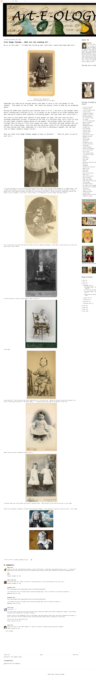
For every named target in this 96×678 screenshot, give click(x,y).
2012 (84, 282)
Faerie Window (86, 139)
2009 (84, 307)
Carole (8, 607)
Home (41, 654)
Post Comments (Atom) (16, 656)
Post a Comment (9, 631)
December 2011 (88, 285)
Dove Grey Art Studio (88, 134)
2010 (84, 305)
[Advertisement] (41, 643)
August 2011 (87, 297)
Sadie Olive (86, 174)
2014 (84, 280)
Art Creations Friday (88, 117)
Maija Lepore (86, 157)
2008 (84, 309)
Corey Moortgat (86, 128)
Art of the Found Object (89, 121)
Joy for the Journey (88, 150)
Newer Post (7, 654)
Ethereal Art (86, 137)
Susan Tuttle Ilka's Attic (89, 180)
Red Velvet (85, 171)
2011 (84, 283)
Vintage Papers (86, 193)
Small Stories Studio (88, 176)
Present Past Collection (89, 167)
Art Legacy (85, 119)
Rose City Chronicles (88, 173)
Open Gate (85, 163)
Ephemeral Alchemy (87, 136)
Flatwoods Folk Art (87, 142)
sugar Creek (10, 580)
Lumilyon (85, 156)
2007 (84, 311)
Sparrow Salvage (87, 177)
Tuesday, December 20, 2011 (14, 576)
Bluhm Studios (86, 124)
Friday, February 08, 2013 (13, 621)
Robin (8, 567)
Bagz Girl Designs (87, 122)
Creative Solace (87, 131)
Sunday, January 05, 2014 (13, 628)
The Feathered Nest (87, 183)
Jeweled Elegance (87, 147)
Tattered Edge (86, 182)
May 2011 (86, 301)
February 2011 (88, 303)
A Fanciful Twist (87, 108)
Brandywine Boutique (88, 125)
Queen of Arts (86, 168)
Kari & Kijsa (86, 151)
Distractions (86, 133)
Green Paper (86, 145)
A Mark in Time (86, 111)
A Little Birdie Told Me (89, 110)
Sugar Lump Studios (87, 179)
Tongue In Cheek (87, 189)
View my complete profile (88, 61)
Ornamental (85, 165)
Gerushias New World (88, 144)
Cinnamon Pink (86, 127)
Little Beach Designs (88, 153)
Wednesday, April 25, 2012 (13, 593)
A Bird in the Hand (87, 107)
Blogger (62, 674)
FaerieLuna (85, 140)
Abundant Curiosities (88, 114)
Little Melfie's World (88, 154)
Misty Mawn (85, 159)
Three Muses (86, 188)
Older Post (75, 654)
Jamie (8, 625)
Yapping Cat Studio (87, 196)
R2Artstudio (86, 170)
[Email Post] (31, 559)
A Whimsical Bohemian (88, 113)
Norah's (85, 160)
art (4, 6)
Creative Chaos (86, 130)
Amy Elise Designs (87, 116)
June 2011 (86, 299)
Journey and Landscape (88, 148)
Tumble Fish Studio (87, 191)
